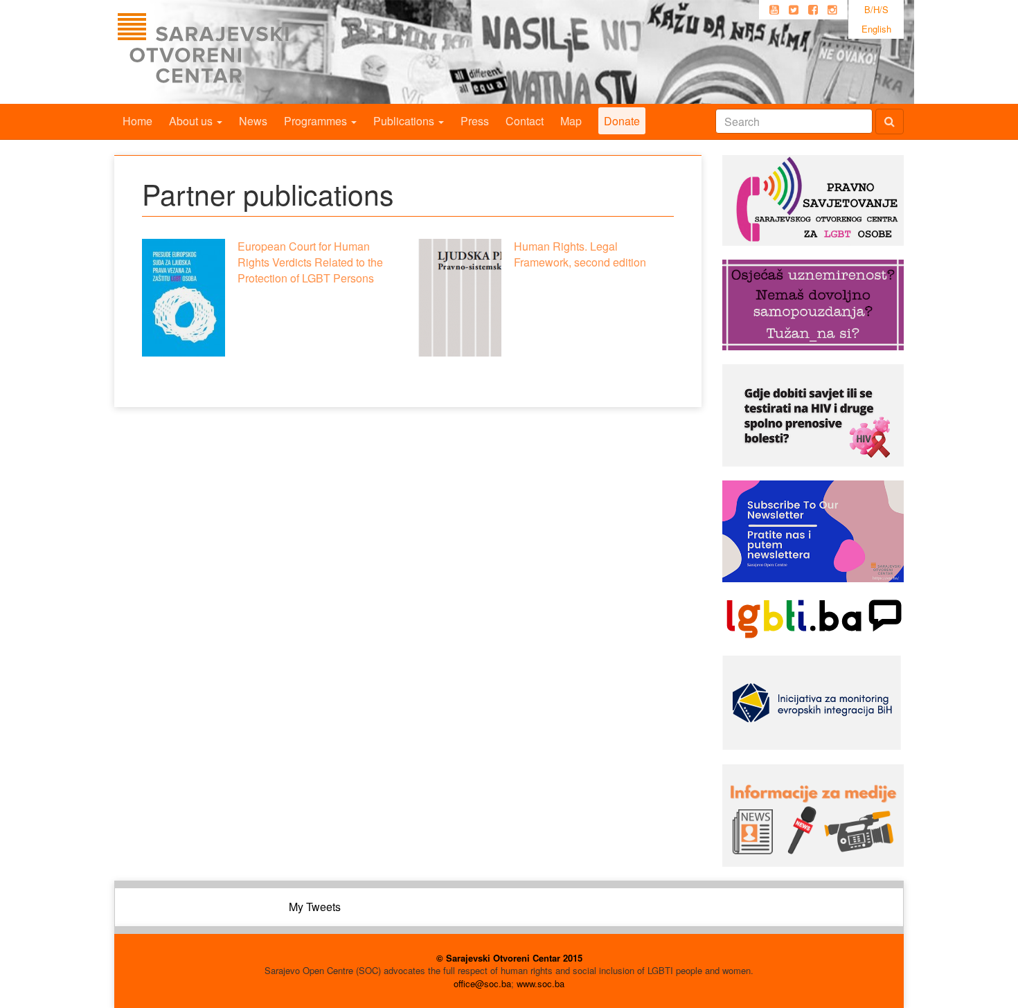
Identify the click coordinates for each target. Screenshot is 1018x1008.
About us (192, 121)
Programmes (317, 121)
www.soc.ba (540, 983)
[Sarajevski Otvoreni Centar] (231, 52)
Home (137, 121)
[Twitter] (793, 9)
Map (571, 121)
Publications (405, 121)
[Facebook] (813, 9)
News (253, 121)
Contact (525, 121)
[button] (183, 298)
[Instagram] (832, 9)
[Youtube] (774, 9)
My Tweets (315, 907)
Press (475, 121)
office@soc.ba (482, 983)
